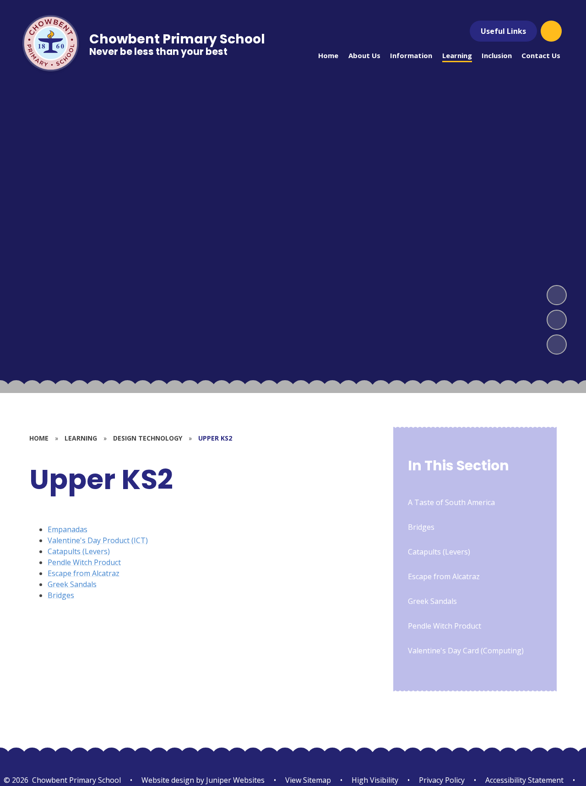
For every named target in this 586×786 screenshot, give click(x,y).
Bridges (61, 595)
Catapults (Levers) (79, 551)
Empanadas (67, 529)
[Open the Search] (551, 31)
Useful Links (503, 31)
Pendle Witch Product (84, 562)
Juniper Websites (234, 780)
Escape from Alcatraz (83, 573)
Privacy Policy (442, 780)
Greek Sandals (72, 584)
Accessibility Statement (524, 780)
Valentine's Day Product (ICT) (98, 540)
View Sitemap (308, 780)
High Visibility (375, 780)
